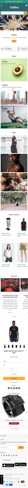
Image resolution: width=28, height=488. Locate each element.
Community (15, 467)
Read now (10, 312)
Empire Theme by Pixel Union (6, 478)
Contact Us (6, 469)
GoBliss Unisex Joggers (6, 235)
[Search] (25, 13)
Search (10, 469)
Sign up (21, 447)
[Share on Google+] (14, 388)
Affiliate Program (8, 467)
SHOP (14, 41)
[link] (14, 411)
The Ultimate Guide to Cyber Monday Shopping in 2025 (10, 296)
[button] (14, 423)
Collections (21, 467)
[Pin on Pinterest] (19, 388)
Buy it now (14, 378)
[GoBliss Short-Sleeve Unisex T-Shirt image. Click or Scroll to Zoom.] (14, 331)
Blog (1, 469)
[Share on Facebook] (9, 388)
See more (14, 316)
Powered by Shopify (16, 478)
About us (2, 467)
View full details (14, 382)
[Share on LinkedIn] (17, 388)
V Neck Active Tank (6, 266)
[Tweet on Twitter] (11, 388)
